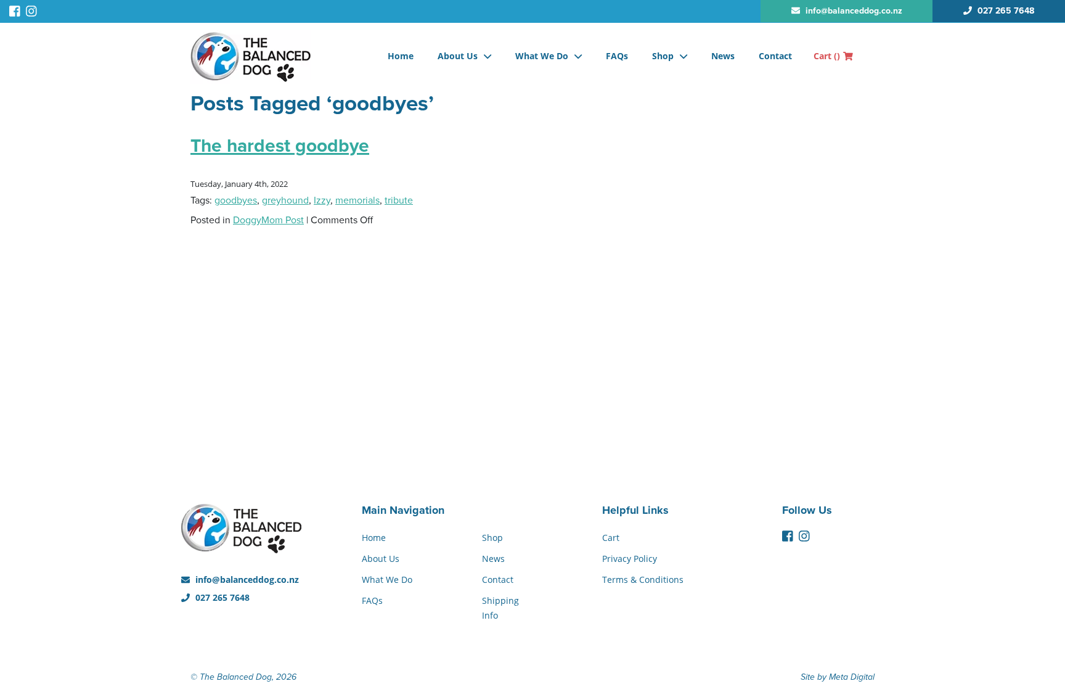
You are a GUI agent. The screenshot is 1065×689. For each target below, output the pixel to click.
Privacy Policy (629, 558)
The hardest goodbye (279, 145)
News (723, 56)
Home (401, 56)
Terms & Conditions (642, 579)
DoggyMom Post (268, 220)
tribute (399, 200)
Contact (775, 56)
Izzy (322, 200)
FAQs (617, 56)
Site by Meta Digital (838, 677)
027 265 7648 (221, 597)
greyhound (285, 200)
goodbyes (235, 200)
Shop (663, 56)
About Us (458, 56)
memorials (357, 200)
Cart (827, 56)
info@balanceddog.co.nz (246, 579)
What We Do (541, 56)
